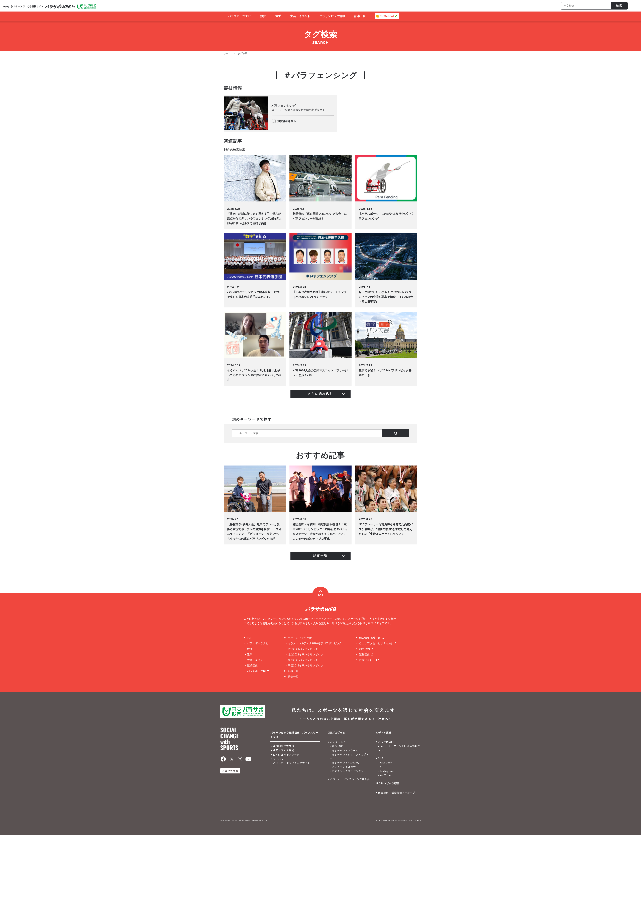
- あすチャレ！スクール (344, 750)
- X (379, 766)
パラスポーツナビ (257, 643)
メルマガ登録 (230, 770)
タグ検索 (242, 53)
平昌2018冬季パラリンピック (305, 665)
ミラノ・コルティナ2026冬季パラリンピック (315, 643)
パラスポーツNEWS (258, 671)
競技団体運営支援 (283, 746)
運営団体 (364, 654)
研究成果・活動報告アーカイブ (396, 792)
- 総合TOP (336, 746)
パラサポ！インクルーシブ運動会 (350, 779)
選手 (249, 654)
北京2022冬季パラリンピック (305, 654)
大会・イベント (256, 660)
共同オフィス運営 (283, 750)
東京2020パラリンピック (303, 660)
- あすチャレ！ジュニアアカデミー (349, 756)
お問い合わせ (367, 660)
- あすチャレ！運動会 (343, 766)
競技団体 (252, 665)
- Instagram (386, 771)
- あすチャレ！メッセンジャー (348, 771)
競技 (249, 649)
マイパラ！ (279, 758)
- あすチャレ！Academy (344, 762)
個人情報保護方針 (369, 637)
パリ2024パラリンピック (303, 649)
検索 (619, 5)
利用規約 (364, 649)
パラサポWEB (386, 742)
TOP (249, 637)
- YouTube (384, 775)
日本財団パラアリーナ (286, 754)
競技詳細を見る (286, 121)
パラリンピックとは (300, 637)
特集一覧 (293, 676)
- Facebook (385, 762)
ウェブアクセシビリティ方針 (376, 643)
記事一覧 (293, 671)
